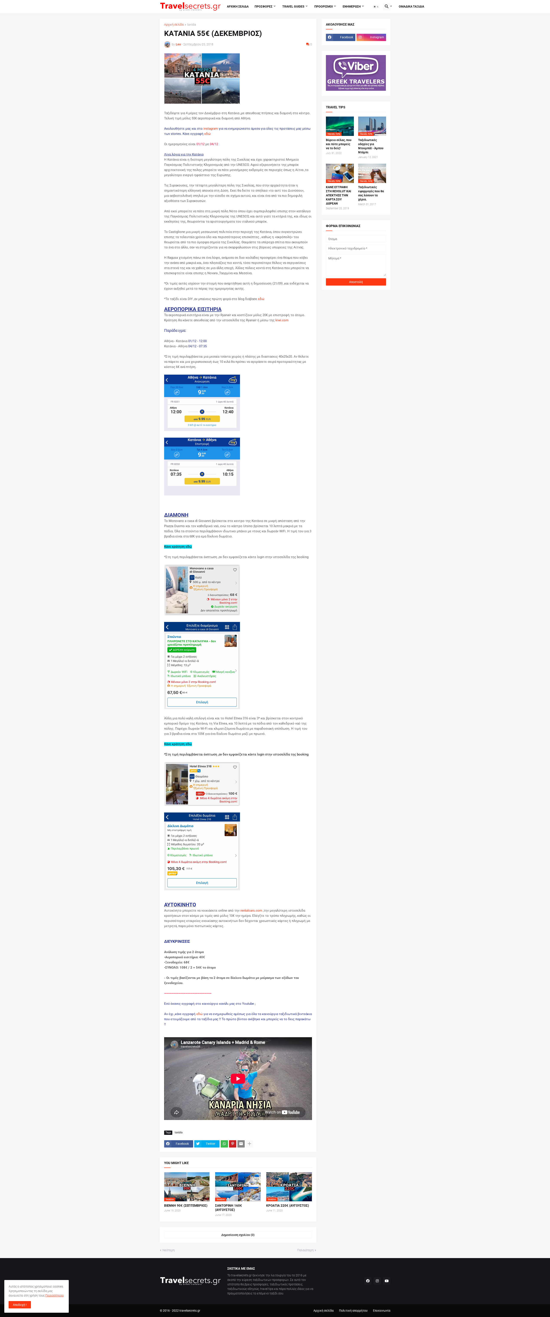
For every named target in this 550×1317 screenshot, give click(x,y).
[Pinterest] (232, 1144)
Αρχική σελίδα (174, 24)
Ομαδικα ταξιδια (411, 6)
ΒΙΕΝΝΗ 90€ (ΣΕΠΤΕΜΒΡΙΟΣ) (185, 1206)
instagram (210, 129)
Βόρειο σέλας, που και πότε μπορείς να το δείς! (338, 144)
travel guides (293, 6)
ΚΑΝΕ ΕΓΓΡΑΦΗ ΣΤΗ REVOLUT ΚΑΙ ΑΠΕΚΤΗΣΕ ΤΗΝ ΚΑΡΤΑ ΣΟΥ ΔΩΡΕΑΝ (338, 195)
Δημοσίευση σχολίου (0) (238, 1235)
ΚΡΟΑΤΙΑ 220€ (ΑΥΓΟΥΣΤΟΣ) (287, 1206)
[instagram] (377, 1281)
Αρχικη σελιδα (238, 6)
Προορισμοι (323, 6)
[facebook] (367, 1281)
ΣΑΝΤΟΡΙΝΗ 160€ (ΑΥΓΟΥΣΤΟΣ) (228, 1208)
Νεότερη (168, 1250)
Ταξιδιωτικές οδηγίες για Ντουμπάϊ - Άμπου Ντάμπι (370, 146)
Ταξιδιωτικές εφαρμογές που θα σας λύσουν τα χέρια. (371, 193)
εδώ (207, 134)
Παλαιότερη (305, 1250)
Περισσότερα (54, 1295)
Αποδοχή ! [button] (20, 1304)
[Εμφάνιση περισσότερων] (249, 1144)
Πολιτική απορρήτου (353, 1310)
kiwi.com (282, 320)
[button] (376, 7)
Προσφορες (263, 6)
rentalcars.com (251, 910)
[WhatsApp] (224, 1144)
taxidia (191, 24)
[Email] (241, 1144)
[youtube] (386, 1281)
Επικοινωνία (381, 1310)
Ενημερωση (352, 6)
